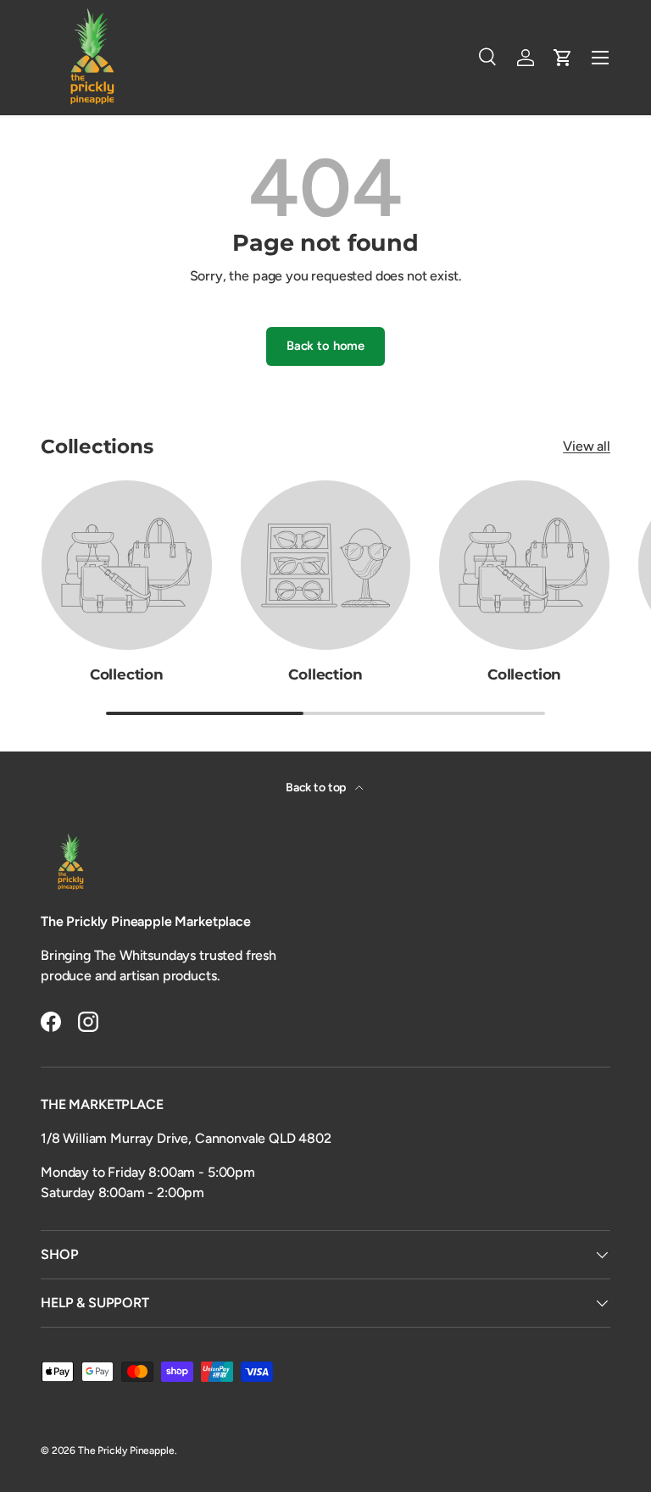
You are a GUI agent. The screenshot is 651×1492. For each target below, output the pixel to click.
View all (586, 446)
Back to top (317, 787)
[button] (562, 57)
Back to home (325, 345)
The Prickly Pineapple (126, 1450)
